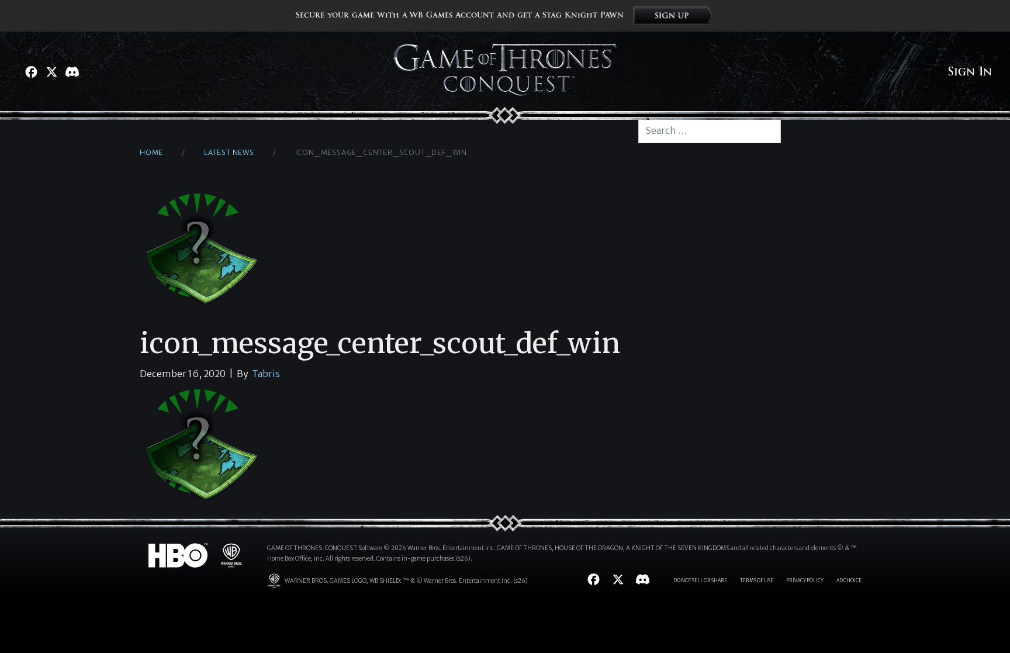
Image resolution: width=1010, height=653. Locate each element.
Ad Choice (849, 580)
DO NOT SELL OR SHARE (700, 580)
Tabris (266, 373)
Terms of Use (756, 580)
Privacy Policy (805, 580)
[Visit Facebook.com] (31, 71)
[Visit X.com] (51, 71)
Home (151, 152)
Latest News (229, 152)
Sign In (970, 72)
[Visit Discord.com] (72, 71)
